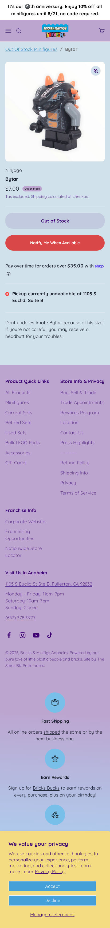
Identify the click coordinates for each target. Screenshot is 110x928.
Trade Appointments (82, 402)
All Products (17, 392)
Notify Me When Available (55, 242)
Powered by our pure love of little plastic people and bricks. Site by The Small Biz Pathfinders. (54, 659)
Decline (52, 900)
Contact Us (72, 432)
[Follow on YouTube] (36, 635)
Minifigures (17, 402)
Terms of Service (78, 493)
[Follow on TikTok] (49, 635)
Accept (52, 886)
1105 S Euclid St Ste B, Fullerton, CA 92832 (48, 584)
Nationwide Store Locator (23, 551)
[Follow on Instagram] (22, 635)
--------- (68, 452)
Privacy (68, 482)
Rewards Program (79, 412)
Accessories (17, 452)
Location (69, 422)
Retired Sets (18, 422)
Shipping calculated (49, 196)
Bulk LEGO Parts (22, 442)
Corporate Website (25, 521)
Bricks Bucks (46, 788)
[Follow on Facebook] (9, 635)
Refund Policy (74, 462)
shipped (52, 732)
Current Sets (18, 412)
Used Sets (15, 432)
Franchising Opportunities (19, 535)
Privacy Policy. (50, 871)
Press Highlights (77, 442)
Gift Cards (15, 462)
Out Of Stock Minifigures (31, 49)
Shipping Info (74, 473)
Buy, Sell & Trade (78, 392)
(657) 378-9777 (20, 617)
